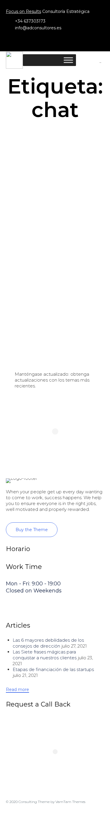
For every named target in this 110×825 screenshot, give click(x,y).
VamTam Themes (70, 801)
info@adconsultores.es (38, 28)
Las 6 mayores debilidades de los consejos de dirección (48, 643)
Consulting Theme (34, 801)
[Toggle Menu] (68, 60)
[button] (31, 529)
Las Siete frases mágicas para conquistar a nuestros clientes (45, 654)
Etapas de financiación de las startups (53, 669)
